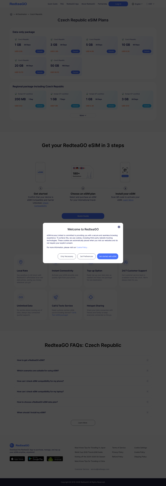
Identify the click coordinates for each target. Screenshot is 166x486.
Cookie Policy (81, 247)
